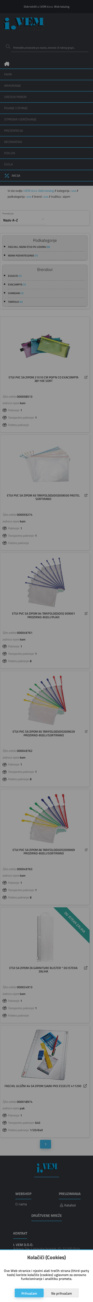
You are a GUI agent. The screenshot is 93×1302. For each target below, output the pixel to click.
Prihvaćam (29, 1293)
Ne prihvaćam (61, 1293)
